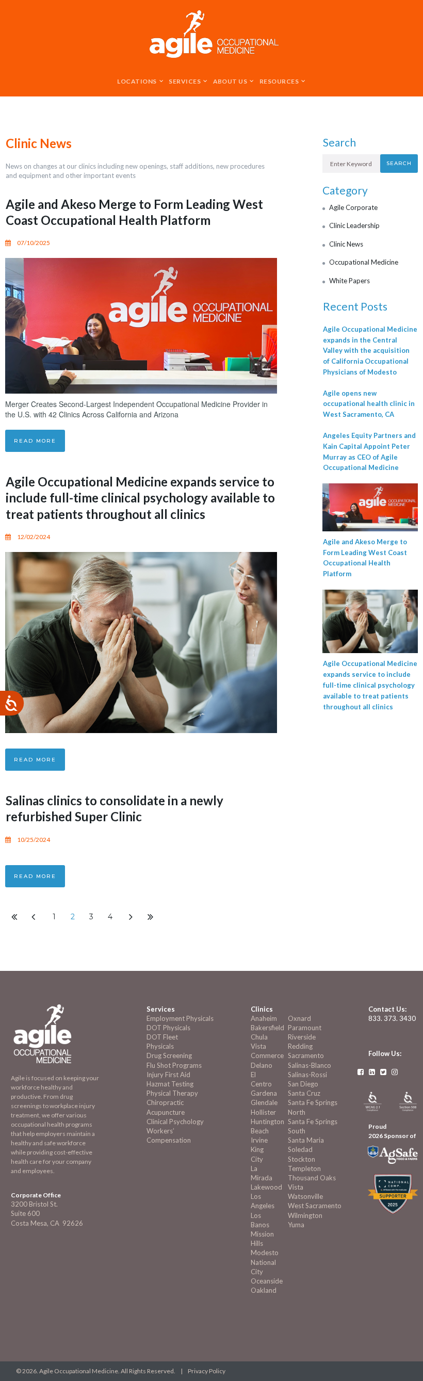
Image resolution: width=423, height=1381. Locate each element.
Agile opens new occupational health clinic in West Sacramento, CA (369, 404)
